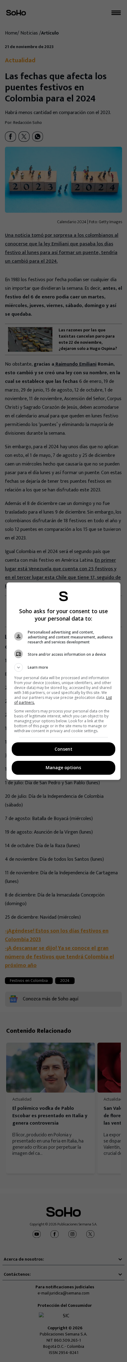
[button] (63, 667)
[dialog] (63, 681)
